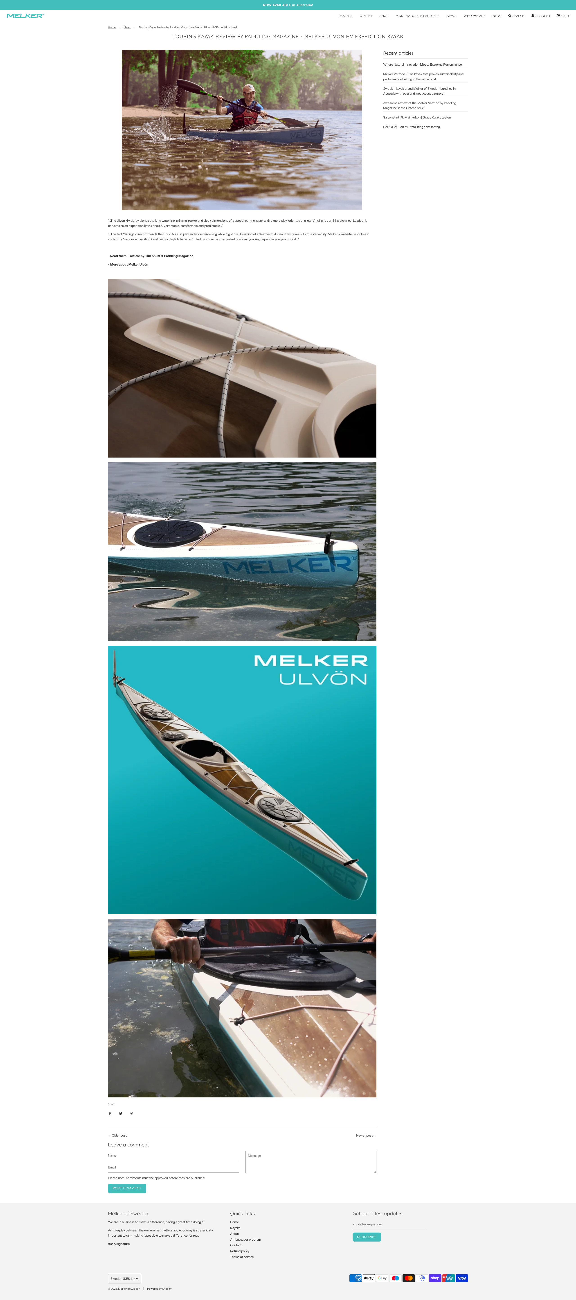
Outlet (366, 16)
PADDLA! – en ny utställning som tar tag (411, 127)
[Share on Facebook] (110, 1113)
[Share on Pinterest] (132, 1113)
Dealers (345, 16)
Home (112, 27)
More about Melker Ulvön (129, 264)
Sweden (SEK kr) (122, 1279)
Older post (119, 1135)
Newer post (364, 1135)
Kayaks (235, 1228)
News (451, 16)
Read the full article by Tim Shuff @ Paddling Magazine (151, 256)
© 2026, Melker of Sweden (124, 1288)
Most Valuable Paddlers (417, 16)
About (234, 1234)
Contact (235, 1245)
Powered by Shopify (159, 1288)
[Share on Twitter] (121, 1113)
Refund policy (239, 1251)
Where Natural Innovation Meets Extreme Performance (422, 65)
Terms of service (242, 1257)
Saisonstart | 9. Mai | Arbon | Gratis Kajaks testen (417, 117)
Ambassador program (245, 1239)
